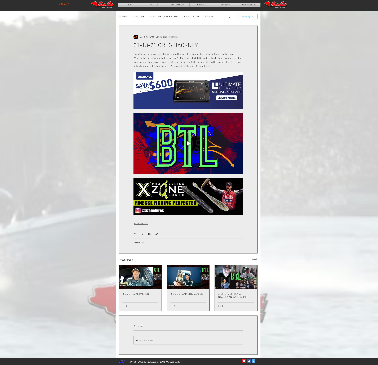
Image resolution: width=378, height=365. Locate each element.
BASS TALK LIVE (191, 16)
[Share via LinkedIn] (149, 233)
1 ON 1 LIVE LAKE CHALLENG (164, 16)
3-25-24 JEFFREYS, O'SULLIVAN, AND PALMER (233, 295)
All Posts (123, 16)
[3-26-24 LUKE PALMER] (140, 277)
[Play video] (188, 143)
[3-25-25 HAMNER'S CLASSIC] (188, 277)
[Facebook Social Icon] (249, 361)
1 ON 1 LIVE (138, 16)
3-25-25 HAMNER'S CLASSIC (186, 294)
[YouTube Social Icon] (244, 361)
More (207, 16)
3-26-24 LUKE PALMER (135, 294)
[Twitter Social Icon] (253, 361)
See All (254, 259)
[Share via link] (156, 233)
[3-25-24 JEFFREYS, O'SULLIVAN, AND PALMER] (236, 277)
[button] (229, 17)
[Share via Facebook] (134, 233)
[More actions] (241, 37)
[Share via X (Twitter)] (142, 233)
